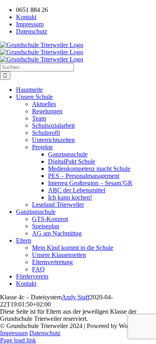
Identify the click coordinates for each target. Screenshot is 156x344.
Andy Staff (76, 297)
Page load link (18, 340)
